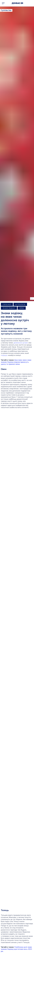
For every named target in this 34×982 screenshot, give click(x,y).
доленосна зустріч (20, 343)
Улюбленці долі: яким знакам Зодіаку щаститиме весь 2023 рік (16, 949)
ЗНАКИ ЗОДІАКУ (9, 308)
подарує (4, 355)
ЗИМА (21, 308)
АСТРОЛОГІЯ (20, 304)
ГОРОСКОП (7, 304)
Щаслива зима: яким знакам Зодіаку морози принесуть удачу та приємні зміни (16, 362)
